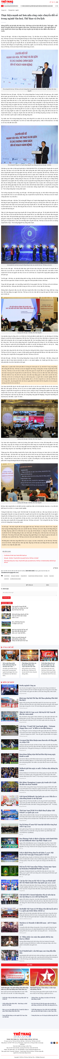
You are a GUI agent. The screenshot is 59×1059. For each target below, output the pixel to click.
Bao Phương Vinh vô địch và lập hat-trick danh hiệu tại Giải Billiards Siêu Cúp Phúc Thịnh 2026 (38, 839)
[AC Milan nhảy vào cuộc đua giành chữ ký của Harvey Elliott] (9, 941)
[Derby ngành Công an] (9, 689)
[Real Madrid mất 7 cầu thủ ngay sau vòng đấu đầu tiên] (9, 955)
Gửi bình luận (6, 597)
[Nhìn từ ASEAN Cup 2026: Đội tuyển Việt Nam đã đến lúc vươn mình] (9, 716)
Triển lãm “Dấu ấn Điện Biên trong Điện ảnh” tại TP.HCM (15, 998)
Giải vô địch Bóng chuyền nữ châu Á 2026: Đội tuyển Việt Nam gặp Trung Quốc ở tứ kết (36, 853)
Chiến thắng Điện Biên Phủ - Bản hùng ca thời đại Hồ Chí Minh (14, 1004)
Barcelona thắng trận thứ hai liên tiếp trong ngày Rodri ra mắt (37, 755)
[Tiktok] (54, 1043)
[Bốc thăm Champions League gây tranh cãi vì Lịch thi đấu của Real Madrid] (9, 786)
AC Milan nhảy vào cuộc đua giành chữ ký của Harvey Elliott (36, 938)
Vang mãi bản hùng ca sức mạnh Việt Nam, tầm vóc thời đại (14, 1016)
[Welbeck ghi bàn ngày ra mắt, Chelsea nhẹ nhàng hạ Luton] (9, 772)
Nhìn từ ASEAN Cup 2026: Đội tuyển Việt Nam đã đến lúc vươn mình (37, 713)
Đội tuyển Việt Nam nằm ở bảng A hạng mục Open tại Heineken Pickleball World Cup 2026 (37, 868)
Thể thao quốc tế (22, 932)
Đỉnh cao (21, 834)
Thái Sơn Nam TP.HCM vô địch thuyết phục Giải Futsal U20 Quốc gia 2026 (37, 811)
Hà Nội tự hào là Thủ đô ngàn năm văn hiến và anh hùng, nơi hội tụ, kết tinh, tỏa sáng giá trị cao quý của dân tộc (44, 1004)
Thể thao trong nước (23, 708)
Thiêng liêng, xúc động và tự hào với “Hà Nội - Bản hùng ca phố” (43, 998)
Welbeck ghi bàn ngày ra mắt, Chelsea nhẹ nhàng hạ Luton (38, 769)
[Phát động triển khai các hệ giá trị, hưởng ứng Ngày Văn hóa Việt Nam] (30, 655)
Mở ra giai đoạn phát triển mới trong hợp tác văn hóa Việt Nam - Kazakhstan (9, 664)
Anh (20, 946)
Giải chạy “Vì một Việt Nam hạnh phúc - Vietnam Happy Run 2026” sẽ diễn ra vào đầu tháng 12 (37, 727)
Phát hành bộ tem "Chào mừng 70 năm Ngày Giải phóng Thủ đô (43, 988)
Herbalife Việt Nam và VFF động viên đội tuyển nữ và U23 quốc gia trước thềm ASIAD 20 (38, 910)
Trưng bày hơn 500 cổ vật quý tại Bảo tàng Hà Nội (44, 1015)
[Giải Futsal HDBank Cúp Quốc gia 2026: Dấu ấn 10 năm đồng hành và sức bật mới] (9, 800)
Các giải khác (22, 890)
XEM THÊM (29, 964)
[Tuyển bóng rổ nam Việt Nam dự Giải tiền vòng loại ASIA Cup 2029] (9, 829)
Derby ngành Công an (27, 685)
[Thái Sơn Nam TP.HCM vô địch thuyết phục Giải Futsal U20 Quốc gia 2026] (9, 814)
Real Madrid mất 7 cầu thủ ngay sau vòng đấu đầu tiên (37, 952)
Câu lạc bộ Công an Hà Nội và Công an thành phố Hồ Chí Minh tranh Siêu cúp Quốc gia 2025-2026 (37, 882)
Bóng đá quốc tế (22, 750)
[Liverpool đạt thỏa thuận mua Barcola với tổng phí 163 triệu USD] (9, 744)
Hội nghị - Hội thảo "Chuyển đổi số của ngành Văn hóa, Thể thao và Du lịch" (21, 558)
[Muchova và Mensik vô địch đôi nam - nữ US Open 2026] (9, 927)
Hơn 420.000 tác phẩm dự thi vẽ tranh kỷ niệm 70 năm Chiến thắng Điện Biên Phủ (15, 1010)
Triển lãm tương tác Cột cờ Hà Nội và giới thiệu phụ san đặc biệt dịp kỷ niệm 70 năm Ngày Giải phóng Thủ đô (43, 1010)
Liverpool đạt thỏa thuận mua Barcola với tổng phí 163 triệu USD (38, 741)
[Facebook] (51, 1043)
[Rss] (57, 1043)
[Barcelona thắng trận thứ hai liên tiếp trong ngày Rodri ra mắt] (9, 758)
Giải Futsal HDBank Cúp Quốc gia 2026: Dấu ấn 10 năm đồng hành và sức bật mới (38, 797)
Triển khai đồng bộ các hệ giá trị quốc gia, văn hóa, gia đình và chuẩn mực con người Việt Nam (48, 664)
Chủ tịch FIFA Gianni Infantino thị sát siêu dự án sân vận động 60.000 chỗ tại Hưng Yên (37, 896)
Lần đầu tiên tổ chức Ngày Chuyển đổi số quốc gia (15, 555)
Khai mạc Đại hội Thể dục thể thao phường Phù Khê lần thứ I (38, 699)
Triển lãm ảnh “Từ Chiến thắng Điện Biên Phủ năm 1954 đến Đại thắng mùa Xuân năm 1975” (14, 988)
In (48, 585)
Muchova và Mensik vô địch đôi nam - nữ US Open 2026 (37, 924)
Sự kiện (20, 904)
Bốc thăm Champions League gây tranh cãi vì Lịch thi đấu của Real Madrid (37, 783)
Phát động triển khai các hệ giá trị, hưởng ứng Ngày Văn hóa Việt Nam (29, 664)
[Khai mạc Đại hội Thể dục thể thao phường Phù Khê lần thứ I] (9, 702)
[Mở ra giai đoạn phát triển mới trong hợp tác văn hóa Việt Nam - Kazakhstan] (10, 655)
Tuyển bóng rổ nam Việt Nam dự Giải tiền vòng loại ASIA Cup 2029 (38, 825)
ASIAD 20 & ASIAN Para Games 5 (25, 918)
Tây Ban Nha (21, 960)
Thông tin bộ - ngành (6, 659)
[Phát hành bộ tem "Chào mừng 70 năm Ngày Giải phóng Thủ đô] (44, 977)
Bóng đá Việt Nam (22, 693)
